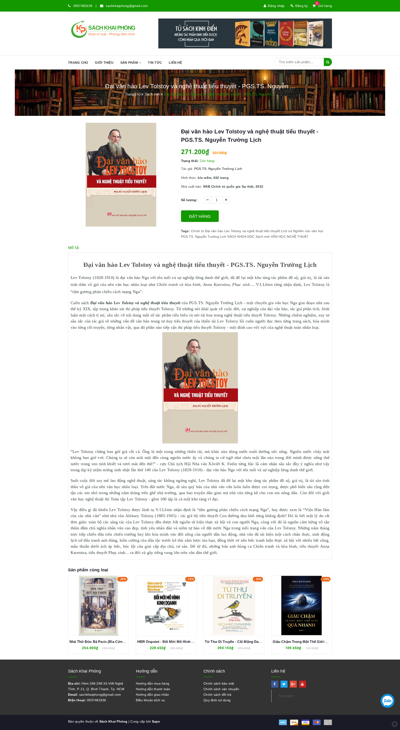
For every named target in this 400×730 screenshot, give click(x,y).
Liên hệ (175, 62)
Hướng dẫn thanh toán (153, 689)
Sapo (156, 721)
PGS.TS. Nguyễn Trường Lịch (203, 236)
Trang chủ (78, 62)
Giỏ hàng (324, 6)
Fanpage (286, 696)
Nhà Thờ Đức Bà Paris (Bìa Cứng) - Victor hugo (108, 642)
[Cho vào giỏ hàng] (93, 605)
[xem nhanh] (103, 605)
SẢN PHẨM (129, 62)
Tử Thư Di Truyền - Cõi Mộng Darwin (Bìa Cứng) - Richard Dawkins (260, 642)
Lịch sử (286, 231)
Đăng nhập (276, 6)
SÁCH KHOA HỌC (240, 236)
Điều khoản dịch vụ (150, 700)
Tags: (186, 231)
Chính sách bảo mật (218, 683)
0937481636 (83, 6)
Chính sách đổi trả (217, 694)
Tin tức (155, 62)
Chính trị (197, 231)
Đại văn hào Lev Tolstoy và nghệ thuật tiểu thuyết (242, 231)
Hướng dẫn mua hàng (152, 683)
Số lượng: (189, 200)
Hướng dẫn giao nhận (152, 694)
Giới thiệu (104, 62)
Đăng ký (301, 6)
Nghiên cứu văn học (308, 231)
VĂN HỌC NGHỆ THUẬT (290, 236)
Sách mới (263, 236)
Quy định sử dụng (217, 700)
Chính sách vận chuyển (221, 689)
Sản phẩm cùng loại (88, 570)
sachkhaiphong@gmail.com (127, 6)
